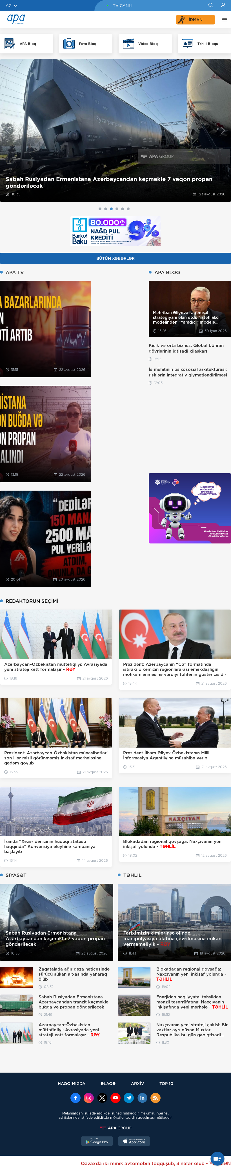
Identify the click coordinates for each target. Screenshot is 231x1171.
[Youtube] (115, 1098)
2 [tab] (105, 208)
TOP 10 (166, 1083)
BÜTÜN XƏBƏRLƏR (115, 258)
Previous (7, 130)
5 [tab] (122, 208)
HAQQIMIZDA (71, 1083)
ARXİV (137, 1083)
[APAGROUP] (115, 1128)
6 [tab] (128, 208)
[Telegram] (129, 1098)
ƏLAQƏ (108, 1083)
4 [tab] (116, 208)
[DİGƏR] (223, 20)
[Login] (223, 5)
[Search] (211, 6)
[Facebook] (75, 1098)
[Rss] (155, 1098)
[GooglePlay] (97, 1141)
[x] (102, 1098)
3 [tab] (111, 208)
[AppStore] (134, 1141)
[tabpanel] (115, 130)
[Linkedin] (142, 1098)
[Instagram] (89, 1098)
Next (223, 130)
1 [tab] (100, 208)
